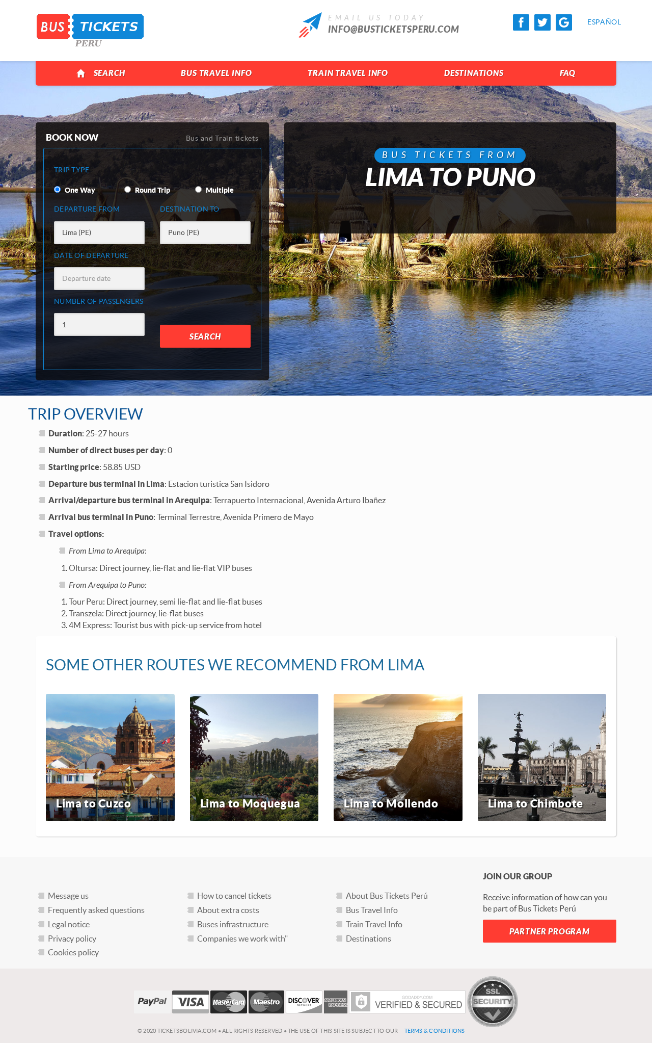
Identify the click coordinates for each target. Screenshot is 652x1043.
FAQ (568, 73)
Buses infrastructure (232, 924)
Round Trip (151, 190)
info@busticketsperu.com (393, 29)
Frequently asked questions (96, 910)
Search (109, 73)
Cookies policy (73, 952)
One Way (79, 190)
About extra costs (228, 910)
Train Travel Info (348, 73)
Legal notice (69, 924)
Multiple (219, 190)
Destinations (474, 73)
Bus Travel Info (216, 73)
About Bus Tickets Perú (387, 895)
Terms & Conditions (434, 1031)
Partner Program (549, 931)
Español (595, 22)
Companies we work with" (242, 938)
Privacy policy (72, 938)
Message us (68, 895)
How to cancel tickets (234, 895)
